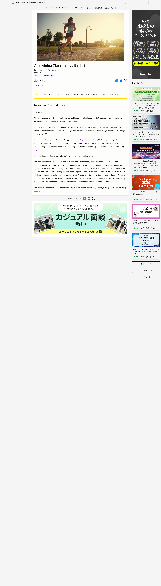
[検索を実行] (125, 3)
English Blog (49, 75)
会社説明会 (98, 8)
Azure (83, 8)
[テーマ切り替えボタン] (148, 2)
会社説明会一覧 (146, 270)
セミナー (90, 8)
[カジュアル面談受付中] (80, 218)
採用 (116, 8)
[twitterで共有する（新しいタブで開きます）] (125, 80)
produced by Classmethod (36, 3)
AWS (52, 8)
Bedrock (65, 8)
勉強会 (106, 8)
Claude (58, 8)
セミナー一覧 (146, 263)
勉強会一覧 (146, 277)
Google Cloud (74, 8)
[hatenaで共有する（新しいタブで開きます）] (116, 80)
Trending (46, 8)
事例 (112, 8)
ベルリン (39, 75)
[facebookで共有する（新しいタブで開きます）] (121, 80)
